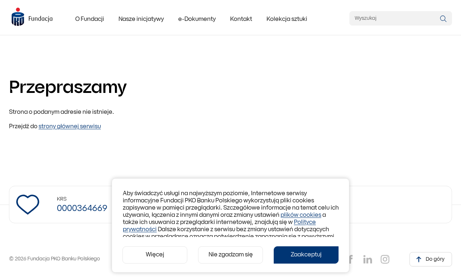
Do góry (435, 259)
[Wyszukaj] (443, 18)
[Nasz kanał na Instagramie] (385, 259)
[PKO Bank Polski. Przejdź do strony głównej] (32, 17)
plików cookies (301, 215)
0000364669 (82, 209)
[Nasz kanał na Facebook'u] (350, 259)
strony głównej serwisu (70, 126)
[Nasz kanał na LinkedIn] (368, 259)
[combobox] (400, 18)
